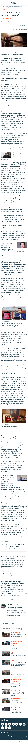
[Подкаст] (9, 727)
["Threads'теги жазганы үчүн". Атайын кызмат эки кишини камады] (6, 653)
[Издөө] (19, 742)
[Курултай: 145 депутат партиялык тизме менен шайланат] (6, 643)
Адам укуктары (15, 652)
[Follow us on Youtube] (9, 724)
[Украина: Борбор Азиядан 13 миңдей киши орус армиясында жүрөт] (6, 634)
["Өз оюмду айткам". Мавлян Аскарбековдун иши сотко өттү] (6, 700)
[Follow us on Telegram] (13, 724)
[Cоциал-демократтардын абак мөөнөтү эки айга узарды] (6, 691)
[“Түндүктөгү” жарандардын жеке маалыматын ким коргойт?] (6, 709)
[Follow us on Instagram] (24, 724)
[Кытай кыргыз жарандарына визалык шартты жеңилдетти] (6, 672)
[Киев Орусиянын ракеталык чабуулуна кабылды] (6, 681)
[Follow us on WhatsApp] (2, 727)
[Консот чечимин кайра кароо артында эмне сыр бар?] (14, 313)
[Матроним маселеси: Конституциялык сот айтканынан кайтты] (14, 416)
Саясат (3, 9)
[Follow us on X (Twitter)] (6, 724)
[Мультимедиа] (8, 742)
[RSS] (6, 727)
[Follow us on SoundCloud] (20, 724)
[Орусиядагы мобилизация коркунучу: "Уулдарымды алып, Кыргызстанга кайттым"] (6, 662)
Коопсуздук (14, 660)
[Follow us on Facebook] (2, 724)
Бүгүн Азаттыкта (15, 633)
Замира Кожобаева (6, 18)
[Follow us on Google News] (16, 724)
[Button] (23, 25)
